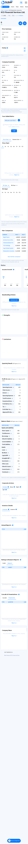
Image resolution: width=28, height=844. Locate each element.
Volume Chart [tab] (16, 139)
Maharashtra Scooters (8, 251)
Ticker (2, 10)
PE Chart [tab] (5, 185)
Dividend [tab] (5, 487)
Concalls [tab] (4, 598)
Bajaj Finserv (6, 237)
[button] (24, 48)
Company (6, 10)
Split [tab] (4, 490)
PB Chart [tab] (13, 185)
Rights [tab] (17, 487)
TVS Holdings (6, 245)
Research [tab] (10, 563)
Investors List (14, 300)
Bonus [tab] (11, 487)
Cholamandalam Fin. (8, 242)
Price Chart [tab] (6, 139)
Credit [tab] (4, 563)
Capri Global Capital (8, 248)
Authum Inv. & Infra (8, 240)
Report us (16, 175)
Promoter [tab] (5, 509)
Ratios (21, 7)
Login (14, 131)
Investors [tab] (12, 509)
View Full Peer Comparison (14, 257)
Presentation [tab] (12, 598)
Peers (17, 7)
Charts (12, 7)
